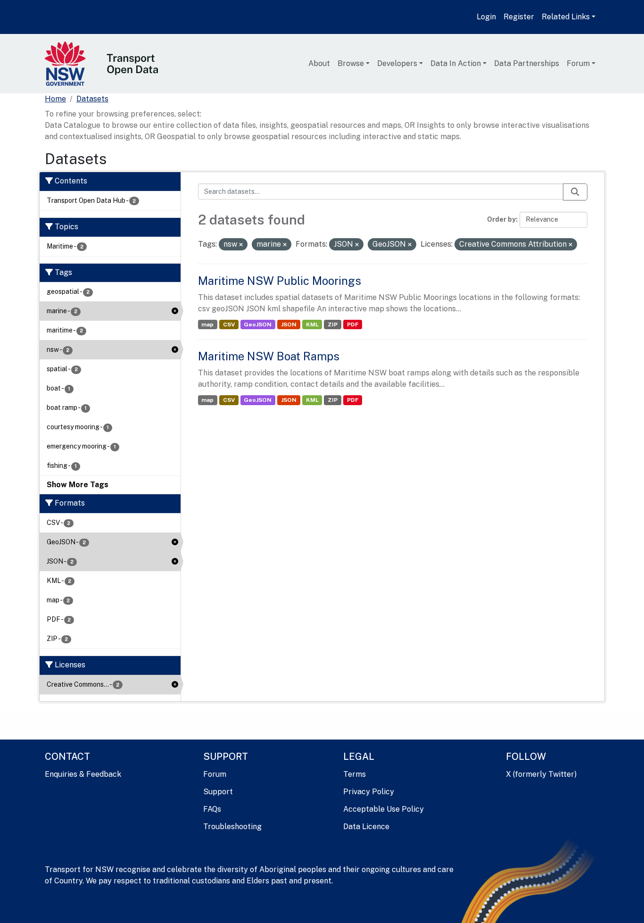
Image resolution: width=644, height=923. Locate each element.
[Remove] (241, 245)
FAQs (212, 809)
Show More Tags (77, 484)
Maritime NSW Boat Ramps (268, 356)
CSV (229, 324)
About (319, 63)
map (207, 324)
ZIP (333, 324)
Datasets (92, 98)
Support (218, 791)
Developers (397, 63)
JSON (289, 324)
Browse (351, 63)
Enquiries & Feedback (83, 774)
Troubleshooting (232, 826)
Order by (501, 219)
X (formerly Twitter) (541, 774)
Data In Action (455, 63)
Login (486, 16)
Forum (578, 63)
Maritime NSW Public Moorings (279, 280)
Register (519, 16)
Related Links (566, 16)
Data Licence (366, 826)
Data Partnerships (526, 63)
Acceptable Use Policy (383, 809)
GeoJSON (258, 324)
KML (312, 324)
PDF (352, 324)
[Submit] (575, 191)
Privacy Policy (368, 791)
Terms (354, 774)
